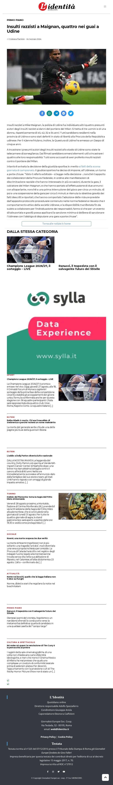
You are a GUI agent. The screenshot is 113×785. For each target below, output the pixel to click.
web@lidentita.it (60, 729)
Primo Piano (15, 20)
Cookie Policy (65, 736)
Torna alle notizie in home (56, 223)
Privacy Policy (48, 736)
